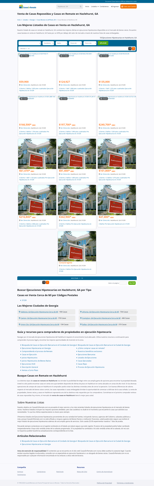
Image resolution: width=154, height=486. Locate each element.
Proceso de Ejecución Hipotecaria (91, 367)
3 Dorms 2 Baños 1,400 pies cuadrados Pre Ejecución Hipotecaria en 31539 (74, 179)
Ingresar (116, 6)
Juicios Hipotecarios (29, 357)
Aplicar (103, 43)
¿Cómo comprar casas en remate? (91, 348)
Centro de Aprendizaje (104, 472)
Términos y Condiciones (125, 483)
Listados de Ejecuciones (87, 357)
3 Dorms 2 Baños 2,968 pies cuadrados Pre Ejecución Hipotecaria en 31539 (34, 225)
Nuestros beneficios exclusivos (90, 351)
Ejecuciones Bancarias (86, 354)
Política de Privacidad (104, 483)
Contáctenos (104, 6)
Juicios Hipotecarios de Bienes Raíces (36, 361)
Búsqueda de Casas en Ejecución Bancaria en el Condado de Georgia (49, 345)
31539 (24, 300)
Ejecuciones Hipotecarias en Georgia (36, 348)
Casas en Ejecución (29, 354)
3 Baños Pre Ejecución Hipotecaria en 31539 (114, 224)
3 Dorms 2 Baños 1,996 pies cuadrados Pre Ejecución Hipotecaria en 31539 (74, 133)
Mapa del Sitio (82, 472)
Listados (94, 6)
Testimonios (21, 475)
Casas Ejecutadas (84, 361)
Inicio (87, 6)
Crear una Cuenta (129, 6)
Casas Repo (82, 364)
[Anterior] (130, 48)
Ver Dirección (25, 85)
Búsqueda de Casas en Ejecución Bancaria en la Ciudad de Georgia (104, 345)
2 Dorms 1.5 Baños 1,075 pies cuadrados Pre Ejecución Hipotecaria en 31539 (114, 179)
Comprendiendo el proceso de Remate (37, 351)
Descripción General (30, 367)
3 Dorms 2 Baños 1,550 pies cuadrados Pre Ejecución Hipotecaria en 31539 (114, 133)
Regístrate (59, 472)
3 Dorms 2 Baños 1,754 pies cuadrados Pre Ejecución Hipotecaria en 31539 (34, 133)
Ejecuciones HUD (28, 364)
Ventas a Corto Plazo (30, 370)
